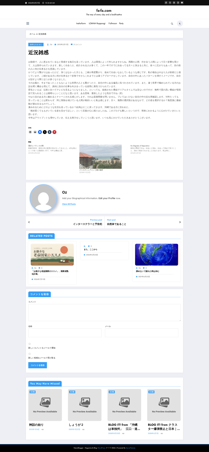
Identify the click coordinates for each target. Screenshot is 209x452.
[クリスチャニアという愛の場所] (103, 157)
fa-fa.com (103, 10)
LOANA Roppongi (97, 23)
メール (108, 326)
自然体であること (116, 224)
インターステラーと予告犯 (87, 224)
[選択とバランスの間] (53, 149)
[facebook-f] (166, 2)
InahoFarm (81, 23)
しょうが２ (36, 425)
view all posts (69, 204)
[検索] (172, 24)
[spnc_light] (180, 23)
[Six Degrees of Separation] (156, 149)
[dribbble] (174, 2)
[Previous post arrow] (29, 222)
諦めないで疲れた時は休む (147, 271)
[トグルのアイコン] (28, 24)
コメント (32, 301)
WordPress (101, 448)
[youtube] (182, 2)
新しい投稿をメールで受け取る (41, 357)
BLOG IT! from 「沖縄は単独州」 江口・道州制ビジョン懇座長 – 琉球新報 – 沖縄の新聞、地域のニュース (85, 427)
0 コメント (78, 44)
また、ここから (90, 249)
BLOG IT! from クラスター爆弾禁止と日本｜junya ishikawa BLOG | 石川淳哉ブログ (123, 427)
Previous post (96, 220)
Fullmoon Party (116, 23)
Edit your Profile (107, 198)
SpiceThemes (130, 448)
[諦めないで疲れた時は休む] (156, 254)
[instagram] (178, 2)
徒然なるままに (36, 44)
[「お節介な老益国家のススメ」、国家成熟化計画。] (52, 254)
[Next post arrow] (180, 222)
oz (51, 44)
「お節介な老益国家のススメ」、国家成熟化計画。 (50, 272)
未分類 (32, 392)
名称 (30, 326)
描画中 (152, 425)
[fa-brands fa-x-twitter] (170, 2)
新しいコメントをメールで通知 (41, 347)
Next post (111, 220)
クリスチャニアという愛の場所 (91, 170)
